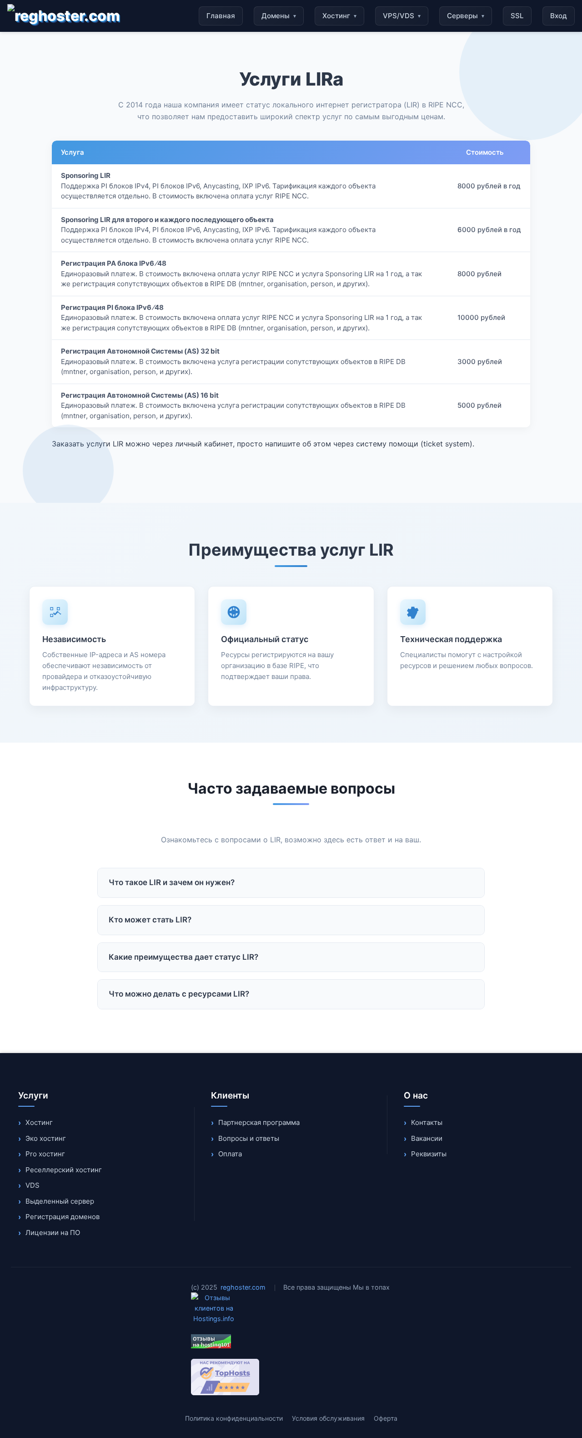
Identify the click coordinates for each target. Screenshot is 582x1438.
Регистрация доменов (62, 1216)
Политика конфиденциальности (234, 1418)
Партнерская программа (259, 1122)
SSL (517, 15)
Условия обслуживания (328, 1418)
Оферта (385, 1418)
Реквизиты (429, 1153)
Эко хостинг (45, 1138)
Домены (278, 15)
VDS (32, 1185)
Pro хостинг (45, 1153)
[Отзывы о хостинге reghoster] (291, 1341)
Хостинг (339, 15)
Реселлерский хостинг (63, 1169)
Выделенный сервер (59, 1201)
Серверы (465, 15)
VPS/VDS (402, 15)
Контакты (426, 1122)
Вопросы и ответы (248, 1138)
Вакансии (426, 1138)
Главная (220, 15)
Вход (558, 15)
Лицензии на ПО (52, 1232)
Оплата (230, 1153)
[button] (291, 882)
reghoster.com (243, 1287)
